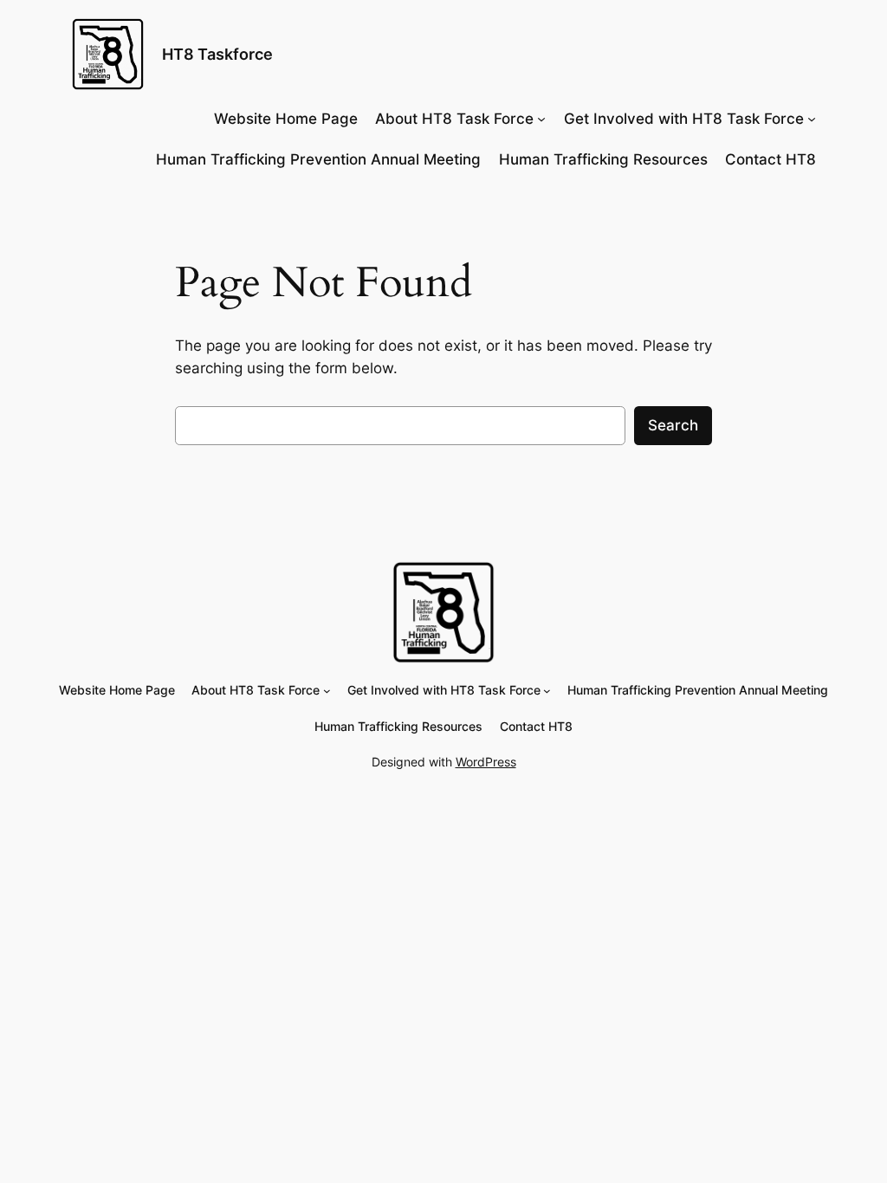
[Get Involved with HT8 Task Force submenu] (811, 118)
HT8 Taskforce (217, 54)
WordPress (486, 761)
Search (673, 425)
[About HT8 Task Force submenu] (541, 118)
